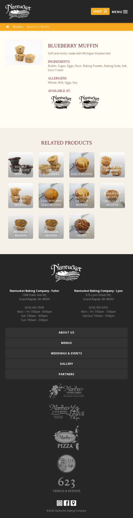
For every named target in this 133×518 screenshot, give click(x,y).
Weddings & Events (66, 353)
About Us (66, 332)
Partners (66, 374)
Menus (66, 343)
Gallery (66, 364)
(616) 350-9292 (98, 307)
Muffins (18, 27)
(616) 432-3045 (34, 307)
